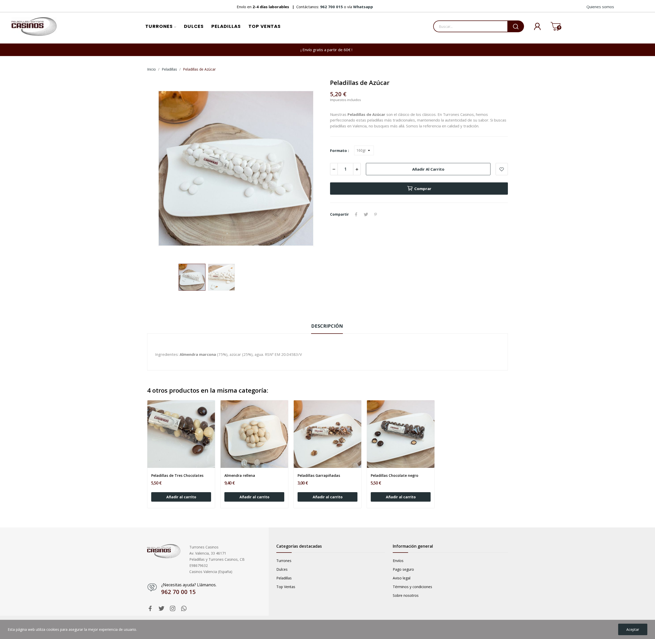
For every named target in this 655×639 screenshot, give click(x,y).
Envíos (398, 560)
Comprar (422, 188)
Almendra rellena (239, 475)
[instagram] (173, 608)
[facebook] (150, 608)
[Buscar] (515, 26)
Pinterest (375, 214)
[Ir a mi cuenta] (533, 26)
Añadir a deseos (502, 169)
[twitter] (161, 608)
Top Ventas (285, 586)
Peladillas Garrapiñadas (319, 475)
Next (313, 169)
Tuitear (366, 214)
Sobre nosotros (406, 595)
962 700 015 (332, 6)
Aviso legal (401, 578)
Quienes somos (600, 6)
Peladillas (284, 578)
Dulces (282, 569)
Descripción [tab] (327, 326)
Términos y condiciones (412, 586)
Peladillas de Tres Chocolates (177, 475)
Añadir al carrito (428, 169)
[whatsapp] (184, 608)
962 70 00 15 (178, 591)
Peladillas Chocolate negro (394, 475)
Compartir (356, 214)
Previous (159, 169)
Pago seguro (403, 569)
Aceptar (632, 629)
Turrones (283, 560)
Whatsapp (363, 6)
